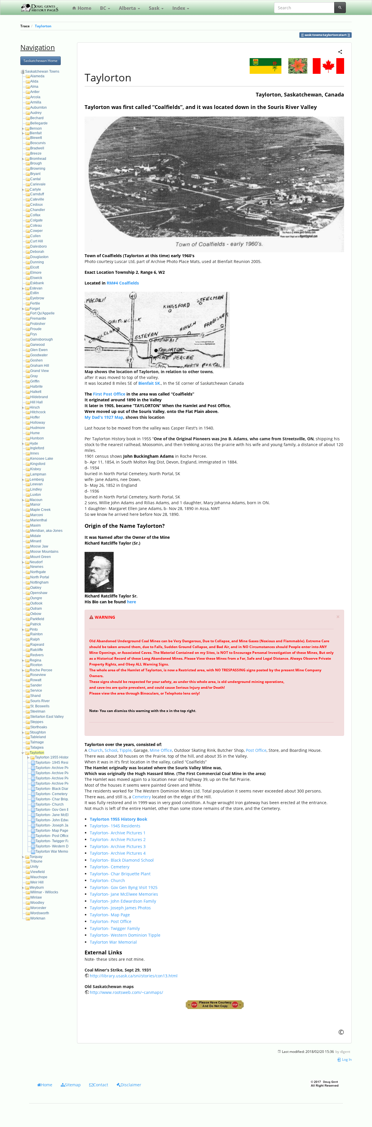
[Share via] (340, 51)
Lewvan (36, 484)
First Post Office (109, 394)
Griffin (35, 381)
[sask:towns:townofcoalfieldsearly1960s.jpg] (214, 184)
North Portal (39, 577)
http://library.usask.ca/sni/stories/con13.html (134, 975)
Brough (36, 163)
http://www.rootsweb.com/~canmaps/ (126, 992)
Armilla (35, 102)
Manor (35, 504)
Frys (33, 334)
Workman (37, 918)
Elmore (36, 273)
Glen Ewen (39, 350)
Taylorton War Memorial (54, 851)
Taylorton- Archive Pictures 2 (57, 773)
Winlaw (36, 897)
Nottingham (39, 582)
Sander (36, 685)
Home (83, 8)
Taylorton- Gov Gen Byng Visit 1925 (63, 810)
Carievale (38, 184)
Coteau (36, 225)
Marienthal (38, 520)
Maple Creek (40, 510)
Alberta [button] (128, 8)
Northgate (38, 572)
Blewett (36, 138)
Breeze (36, 153)
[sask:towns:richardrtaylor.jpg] (99, 571)
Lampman (38, 474)
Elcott (34, 267)
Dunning (37, 262)
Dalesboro (38, 246)
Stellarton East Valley (47, 717)
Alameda (37, 76)
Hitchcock (38, 412)
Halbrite (36, 386)
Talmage (37, 742)
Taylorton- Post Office (52, 836)
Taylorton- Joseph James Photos (61, 825)
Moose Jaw (39, 546)
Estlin (34, 293)
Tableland (38, 737)
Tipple (125, 750)
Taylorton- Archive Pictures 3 (57, 778)
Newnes (36, 567)
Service (36, 690)
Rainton (36, 634)
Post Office (256, 750)
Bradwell (37, 148)
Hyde (34, 443)
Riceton (36, 665)
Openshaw (38, 593)
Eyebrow (37, 298)
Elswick (36, 278)
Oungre (36, 598)
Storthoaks (38, 727)
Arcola (35, 97)
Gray (34, 376)
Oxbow (35, 614)
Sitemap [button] (73, 1084)
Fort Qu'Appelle (42, 313)
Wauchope (38, 877)
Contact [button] (100, 1084)
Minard (35, 541)
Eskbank (37, 283)
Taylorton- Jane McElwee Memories (63, 815)
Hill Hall (36, 402)
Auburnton (38, 107)
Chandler (37, 210)
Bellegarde (39, 123)
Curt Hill (36, 241)
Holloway (37, 423)
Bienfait (36, 133)
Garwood (37, 345)
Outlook (36, 603)
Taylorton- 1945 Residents (56, 763)
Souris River (40, 701)
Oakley (35, 588)
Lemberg (37, 479)
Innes (34, 453)
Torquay (36, 857)
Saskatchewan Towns (42, 71)
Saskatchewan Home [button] (41, 60)
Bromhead (38, 159)
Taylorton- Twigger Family (55, 841)
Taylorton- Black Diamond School (61, 789)
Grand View (39, 371)
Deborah (37, 252)
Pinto (34, 629)
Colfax (35, 215)
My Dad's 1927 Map (104, 417)
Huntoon (37, 438)
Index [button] (179, 8)
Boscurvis (38, 143)
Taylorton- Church (49, 804)
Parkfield (37, 619)
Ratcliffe (36, 650)
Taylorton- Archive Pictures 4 (57, 783)
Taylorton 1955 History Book (57, 757)
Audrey (36, 113)
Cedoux (36, 205)
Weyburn (37, 888)
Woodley (37, 903)
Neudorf (36, 562)
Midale (35, 536)
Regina (35, 660)
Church (95, 750)
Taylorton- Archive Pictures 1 (57, 768)
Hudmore (37, 428)
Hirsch (35, 407)
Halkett (35, 392)
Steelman (37, 711)
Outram (36, 609)
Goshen (36, 360)
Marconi (36, 515)
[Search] (340, 7)
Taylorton (43, 26)
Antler (35, 92)
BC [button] (103, 8)
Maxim (35, 525)
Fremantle (38, 318)
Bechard (37, 118)
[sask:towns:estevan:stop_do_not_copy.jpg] (214, 1004)
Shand (35, 696)
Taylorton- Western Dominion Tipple (63, 846)
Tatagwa (37, 747)
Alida (34, 81)
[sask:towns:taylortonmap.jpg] (157, 329)
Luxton (35, 495)
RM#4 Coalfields (123, 283)
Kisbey (35, 469)
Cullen (35, 236)
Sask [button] (155, 8)
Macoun (36, 500)
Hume (35, 433)
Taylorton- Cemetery (51, 794)
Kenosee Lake (41, 459)
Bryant (35, 174)
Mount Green (40, 557)
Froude (36, 329)
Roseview (38, 675)
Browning (37, 169)
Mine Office (161, 750)
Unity (34, 867)
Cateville (37, 199)
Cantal (35, 179)
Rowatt (35, 680)
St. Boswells (39, 706)
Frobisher (37, 324)
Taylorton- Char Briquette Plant (59, 799)
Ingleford (37, 448)
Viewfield (37, 872)
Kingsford (37, 464)
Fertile (35, 303)
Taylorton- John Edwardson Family (62, 820)
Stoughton (38, 732)
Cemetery (141, 796)
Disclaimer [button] (131, 1084)
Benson (36, 128)
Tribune (36, 861)
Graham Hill (39, 366)
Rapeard (37, 645)
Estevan (36, 288)
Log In (346, 1059)
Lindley (36, 489)
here (131, 601)
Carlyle (35, 189)
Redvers (37, 655)
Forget (35, 309)
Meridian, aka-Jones (46, 531)
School (111, 750)
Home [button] (46, 1084)
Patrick (35, 624)
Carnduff (37, 194)
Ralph (35, 639)
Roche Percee (41, 670)
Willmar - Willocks (44, 892)
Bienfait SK (149, 383)
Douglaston (39, 257)
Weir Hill (37, 882)
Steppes (36, 722)
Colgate (36, 220)
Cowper (36, 231)
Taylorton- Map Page (51, 831)
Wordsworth (39, 913)
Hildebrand (39, 397)
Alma (34, 87)
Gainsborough (41, 339)
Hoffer (35, 417)
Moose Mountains (44, 552)
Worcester (38, 908)
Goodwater (39, 355)
